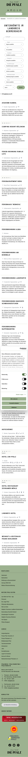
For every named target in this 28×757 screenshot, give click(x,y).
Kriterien (9, 69)
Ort (7, 47)
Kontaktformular (5, 651)
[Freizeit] (20, 10)
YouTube (14, 745)
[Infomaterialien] (17, 10)
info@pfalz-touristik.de (13, 688)
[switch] (24, 379)
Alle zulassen (14, 399)
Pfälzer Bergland (5, 622)
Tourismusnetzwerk (6, 643)
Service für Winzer (5, 656)
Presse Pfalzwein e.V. (6, 638)
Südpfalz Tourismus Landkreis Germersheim (12, 609)
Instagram (18, 745)
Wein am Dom (4, 607)
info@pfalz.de (11, 680)
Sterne (8, 80)
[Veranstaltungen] (11, 10)
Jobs (2, 648)
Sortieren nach (9, 85)
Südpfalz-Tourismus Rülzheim (8, 617)
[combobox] (14, 44)
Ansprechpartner (5, 633)
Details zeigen (19, 394)
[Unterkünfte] (14, 10)
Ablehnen (14, 407)
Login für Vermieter (6, 653)
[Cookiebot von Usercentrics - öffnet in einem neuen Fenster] (20, 349)
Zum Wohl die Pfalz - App (7, 596)
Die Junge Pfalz (5, 601)
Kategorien (9, 58)
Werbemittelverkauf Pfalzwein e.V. (9, 659)
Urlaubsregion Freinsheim (7, 614)
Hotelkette (9, 53)
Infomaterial (4, 646)
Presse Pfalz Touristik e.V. (7, 636)
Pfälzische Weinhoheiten (7, 604)
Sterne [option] (6, 87)
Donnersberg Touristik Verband (8, 612)
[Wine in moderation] (14, 718)
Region (8, 42)
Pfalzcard (3, 599)
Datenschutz (4, 578)
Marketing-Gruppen (11, 74)
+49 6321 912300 (13, 675)
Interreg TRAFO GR (6, 583)
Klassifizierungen (10, 63)
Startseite (3, 18)
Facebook (10, 745)
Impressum (4, 575)
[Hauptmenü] (8, 10)
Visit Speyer (4, 619)
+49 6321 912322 (16, 677)
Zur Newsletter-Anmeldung (10, 704)
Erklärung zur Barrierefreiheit (8, 580)
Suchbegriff (8, 36)
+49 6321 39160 (15, 684)
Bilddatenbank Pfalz (6, 641)
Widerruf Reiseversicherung (8, 585)
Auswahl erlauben (14, 403)
